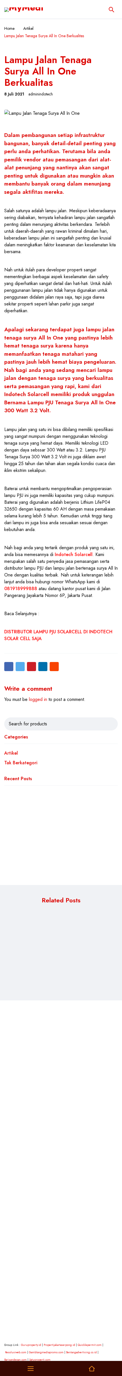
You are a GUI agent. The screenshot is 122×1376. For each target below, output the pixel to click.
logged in (38, 699)
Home (9, 28)
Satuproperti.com (40, 1360)
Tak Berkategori (20, 762)
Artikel (28, 28)
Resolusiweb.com (15, 1352)
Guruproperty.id (31, 1345)
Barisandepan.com (15, 1360)
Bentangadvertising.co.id (81, 1352)
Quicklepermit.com (90, 1345)
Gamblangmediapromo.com (46, 1352)
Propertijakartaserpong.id (59, 1345)
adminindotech (40, 94)
